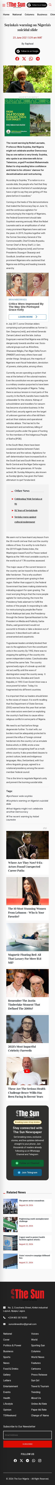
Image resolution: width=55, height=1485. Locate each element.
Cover (6, 1339)
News (6, 1363)
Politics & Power (12, 1345)
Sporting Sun (38, 1345)
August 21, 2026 (26, 1263)
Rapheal (29, 43)
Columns (29, 14)
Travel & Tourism (40, 1386)
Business (42, 14)
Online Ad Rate (39, 1403)
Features (36, 1363)
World (34, 1339)
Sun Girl (35, 1380)
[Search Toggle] (50, 4)
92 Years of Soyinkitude (26, 511)
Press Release (39, 1374)
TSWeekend (9, 1415)
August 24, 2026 (26, 1205)
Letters (7, 1380)
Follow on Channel (29, 1163)
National (17, 14)
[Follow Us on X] (21, 1461)
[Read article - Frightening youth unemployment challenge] (10, 1224)
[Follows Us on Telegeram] (38, 58)
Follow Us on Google (39, 5)
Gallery (7, 1374)
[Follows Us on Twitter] (24, 58)
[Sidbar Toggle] (3, 5)
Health (6, 1398)
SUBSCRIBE (28, 1444)
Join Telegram (29, 1172)
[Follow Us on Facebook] (15, 1461)
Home (6, 14)
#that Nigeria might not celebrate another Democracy (24, 810)
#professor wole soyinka (19, 796)
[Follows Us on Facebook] (17, 58)
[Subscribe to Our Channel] (27, 1461)
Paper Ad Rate (39, 1409)
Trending (35, 1392)
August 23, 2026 (26, 1226)
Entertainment (10, 1386)
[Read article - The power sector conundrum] (10, 1206)
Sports (6, 1357)
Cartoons (36, 1368)
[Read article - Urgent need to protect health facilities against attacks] (10, 1242)
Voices (35, 1333)
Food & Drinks (10, 1368)
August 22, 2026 (26, 1244)
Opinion (7, 1409)
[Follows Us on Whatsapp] (31, 58)
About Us (36, 1398)
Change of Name (40, 1415)
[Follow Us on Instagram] (39, 1461)
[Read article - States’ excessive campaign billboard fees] (10, 1261)
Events (7, 1392)
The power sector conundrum (31, 1201)
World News (37, 1357)
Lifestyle (8, 1403)
